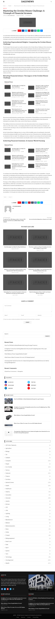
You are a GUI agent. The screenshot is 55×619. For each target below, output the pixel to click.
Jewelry (28, 501)
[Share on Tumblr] (32, 31)
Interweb (28, 498)
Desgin (28, 464)
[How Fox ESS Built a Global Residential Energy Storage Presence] (9, 401)
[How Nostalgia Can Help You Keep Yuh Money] (8, 87)
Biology (28, 451)
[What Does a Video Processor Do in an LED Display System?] (9, 425)
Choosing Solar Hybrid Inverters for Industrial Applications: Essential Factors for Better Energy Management (32, 432)
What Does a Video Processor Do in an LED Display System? (20, 357)
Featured (28, 473)
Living (28, 516)
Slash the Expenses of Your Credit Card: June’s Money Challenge (42, 102)
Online (28, 532)
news (5, 197)
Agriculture (28, 448)
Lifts (28, 510)
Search (6, 334)
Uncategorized (28, 560)
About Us (23, 617)
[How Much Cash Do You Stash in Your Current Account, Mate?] (31, 111)
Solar (28, 544)
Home (4, 5)
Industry (28, 491)
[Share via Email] (41, 31)
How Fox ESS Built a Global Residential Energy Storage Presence (21, 345)
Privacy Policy (35, 617)
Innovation (28, 495)
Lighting (28, 513)
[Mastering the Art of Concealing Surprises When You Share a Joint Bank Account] (8, 111)
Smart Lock (28, 541)
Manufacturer (28, 519)
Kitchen (28, 504)
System (28, 550)
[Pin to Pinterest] (29, 31)
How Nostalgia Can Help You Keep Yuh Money (15, 247)
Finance (28, 476)
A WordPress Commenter (10, 371)
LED (28, 507)
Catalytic (28, 457)
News (28, 529)
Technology (28, 557)
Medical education (28, 526)
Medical (28, 522)
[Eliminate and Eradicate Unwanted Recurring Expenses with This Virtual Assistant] (8, 95)
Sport (28, 547)
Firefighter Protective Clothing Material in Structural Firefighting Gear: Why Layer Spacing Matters (32, 408)
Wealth (9, 5)
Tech (28, 554)
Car (28, 454)
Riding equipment (28, 538)
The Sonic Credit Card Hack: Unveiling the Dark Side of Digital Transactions (42, 87)
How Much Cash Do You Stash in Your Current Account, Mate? (43, 110)
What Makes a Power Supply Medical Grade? (16, 354)
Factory (28, 470)
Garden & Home (28, 482)
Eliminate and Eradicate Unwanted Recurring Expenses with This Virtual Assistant (19, 94)
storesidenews (11, 15)
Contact (29, 617)
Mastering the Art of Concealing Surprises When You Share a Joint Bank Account (19, 110)
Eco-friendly (28, 467)
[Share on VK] (35, 31)
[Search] (51, 1)
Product (28, 535)
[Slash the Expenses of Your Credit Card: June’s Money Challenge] (31, 103)
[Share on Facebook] (23, 31)
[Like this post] (19, 31)
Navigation (20, 371)
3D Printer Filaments (28, 445)
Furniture (28, 479)
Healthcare (28, 488)
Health (28, 485)
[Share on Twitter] (26, 31)
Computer (28, 460)
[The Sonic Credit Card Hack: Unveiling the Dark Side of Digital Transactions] (31, 88)
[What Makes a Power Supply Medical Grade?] (9, 417)
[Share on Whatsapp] (38, 31)
